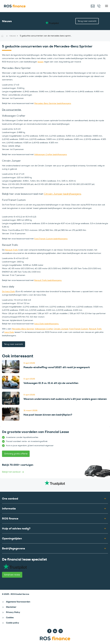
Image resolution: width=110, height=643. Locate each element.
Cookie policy (12, 622)
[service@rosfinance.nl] (93, 6)
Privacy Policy (13, 612)
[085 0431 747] (99, 6)
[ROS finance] (33, 6)
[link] (10, 366)
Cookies (10, 617)
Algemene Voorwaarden (18, 601)
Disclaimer (11, 607)
